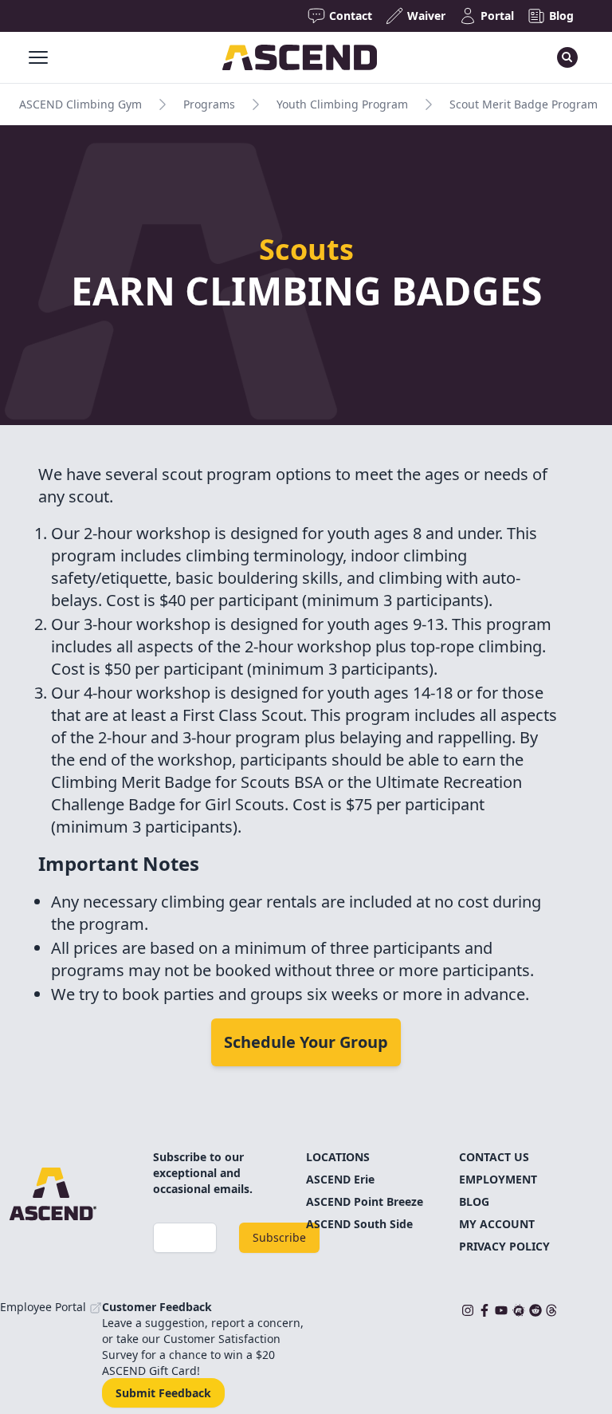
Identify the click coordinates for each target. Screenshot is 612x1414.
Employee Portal (44, 1306)
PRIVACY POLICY (504, 1246)
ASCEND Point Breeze (364, 1201)
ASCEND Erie (340, 1179)
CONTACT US (494, 1156)
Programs (209, 104)
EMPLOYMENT (498, 1179)
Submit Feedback (163, 1392)
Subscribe (279, 1237)
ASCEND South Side (359, 1223)
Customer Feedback (157, 1306)
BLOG (474, 1201)
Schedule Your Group (306, 1042)
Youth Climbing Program (342, 104)
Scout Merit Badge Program (523, 104)
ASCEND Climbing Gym (80, 104)
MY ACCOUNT (497, 1223)
